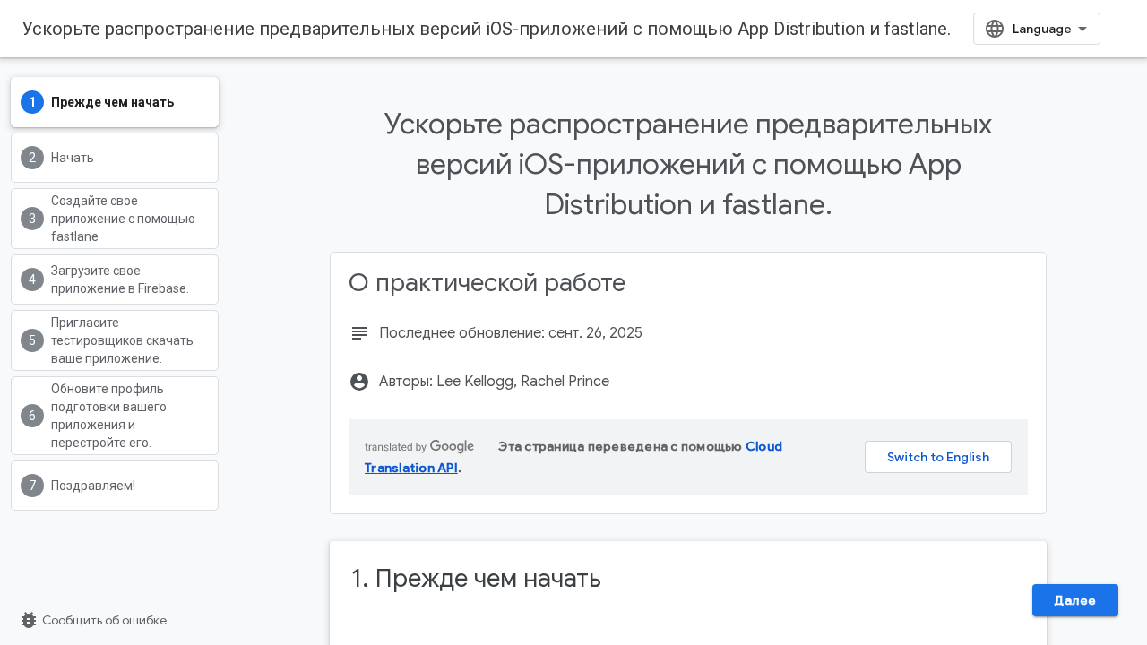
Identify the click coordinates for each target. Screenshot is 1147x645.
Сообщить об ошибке (92, 620)
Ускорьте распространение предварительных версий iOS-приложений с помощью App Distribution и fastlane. (486, 28)
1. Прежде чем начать (476, 578)
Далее (1075, 600)
